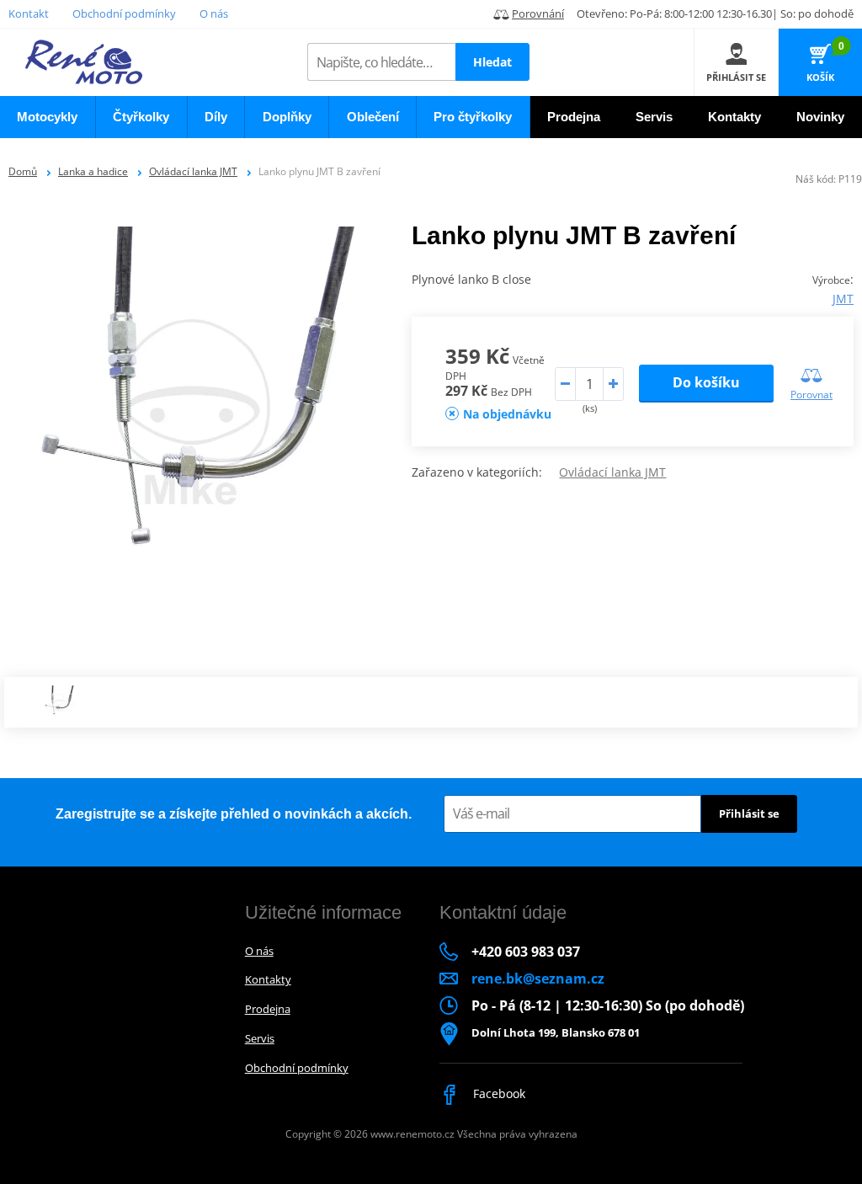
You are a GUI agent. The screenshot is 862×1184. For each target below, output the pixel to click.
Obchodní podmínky (124, 13)
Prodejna (267, 1008)
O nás (214, 13)
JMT (843, 299)
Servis (259, 1038)
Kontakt (28, 13)
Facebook (497, 1093)
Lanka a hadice (93, 171)
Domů (22, 171)
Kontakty (268, 979)
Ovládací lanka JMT (193, 171)
